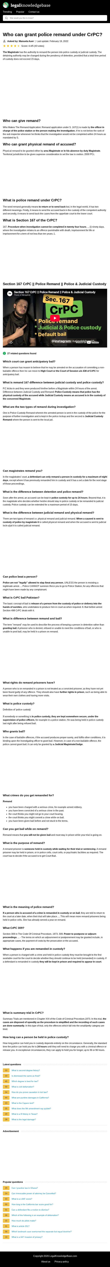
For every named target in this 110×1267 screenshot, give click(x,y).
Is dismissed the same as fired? (26, 1076)
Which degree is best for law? (25, 1081)
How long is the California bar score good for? (32, 1204)
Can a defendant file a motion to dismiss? (30, 1210)
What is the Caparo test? (23, 1103)
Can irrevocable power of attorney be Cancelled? (34, 1193)
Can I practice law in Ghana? (25, 1188)
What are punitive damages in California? (30, 1097)
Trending (7, 12)
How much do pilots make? (24, 1221)
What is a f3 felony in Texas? (25, 1114)
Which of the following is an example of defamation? (35, 1215)
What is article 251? (21, 1226)
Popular (20, 12)
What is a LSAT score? (22, 1199)
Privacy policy (62, 1261)
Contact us (34, 12)
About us (45, 1261)
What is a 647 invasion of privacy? (27, 1237)
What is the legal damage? (24, 1119)
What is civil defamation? (23, 1087)
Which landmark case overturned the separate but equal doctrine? (42, 1231)
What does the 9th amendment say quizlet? (31, 1108)
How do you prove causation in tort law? (30, 1092)
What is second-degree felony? (26, 1070)
